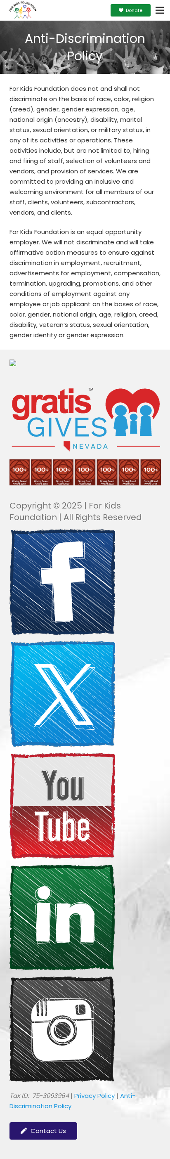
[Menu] (160, 10)
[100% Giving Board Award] (85, 483)
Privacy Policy (94, 1095)
